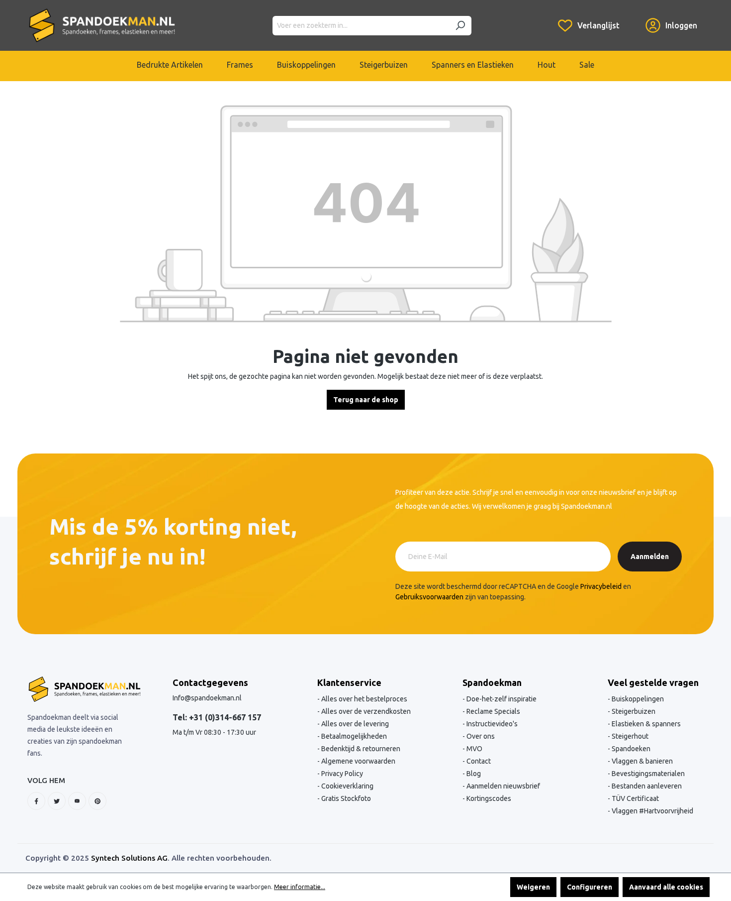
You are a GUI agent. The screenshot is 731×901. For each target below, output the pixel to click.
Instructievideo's (491, 724)
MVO (473, 749)
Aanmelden (650, 557)
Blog (473, 774)
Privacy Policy (341, 774)
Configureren (589, 887)
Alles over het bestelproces (363, 699)
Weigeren (533, 887)
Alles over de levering (354, 724)
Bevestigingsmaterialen (647, 774)
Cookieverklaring (346, 786)
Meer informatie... (299, 887)
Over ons (480, 736)
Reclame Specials (492, 711)
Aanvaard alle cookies (666, 887)
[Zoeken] (460, 25)
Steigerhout (629, 736)
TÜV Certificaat (634, 798)
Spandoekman (492, 682)
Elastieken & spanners (645, 724)
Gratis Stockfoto (345, 798)
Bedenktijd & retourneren (360, 749)
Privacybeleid (601, 586)
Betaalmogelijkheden (353, 736)
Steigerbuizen (632, 711)
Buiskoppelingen (637, 699)
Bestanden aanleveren (646, 786)
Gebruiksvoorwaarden (429, 597)
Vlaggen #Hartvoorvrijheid (651, 811)
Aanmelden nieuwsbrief (502, 786)
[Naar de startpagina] (102, 25)
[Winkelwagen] (632, 17)
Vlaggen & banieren (641, 761)
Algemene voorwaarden (357, 761)
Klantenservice (349, 682)
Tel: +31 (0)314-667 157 (217, 717)
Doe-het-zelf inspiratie (501, 699)
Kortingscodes (488, 798)
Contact (478, 761)
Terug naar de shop (365, 400)
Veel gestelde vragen (653, 682)
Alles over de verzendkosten (365, 711)
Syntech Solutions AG (129, 858)
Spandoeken (630, 749)
